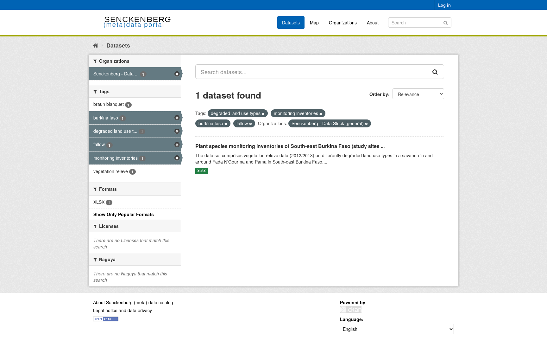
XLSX (201, 171)
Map (314, 22)
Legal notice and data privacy (122, 310)
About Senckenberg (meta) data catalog (133, 302)
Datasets (291, 22)
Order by (378, 94)
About (373, 22)
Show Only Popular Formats (123, 214)
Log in (444, 5)
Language (351, 319)
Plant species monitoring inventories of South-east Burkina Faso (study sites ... (290, 146)
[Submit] (445, 22)
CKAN (351, 309)
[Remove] (263, 113)
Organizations (343, 22)
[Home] (95, 45)
